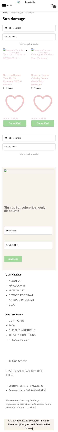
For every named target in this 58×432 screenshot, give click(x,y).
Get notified (15, 123)
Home (4, 12)
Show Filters (15, 28)
